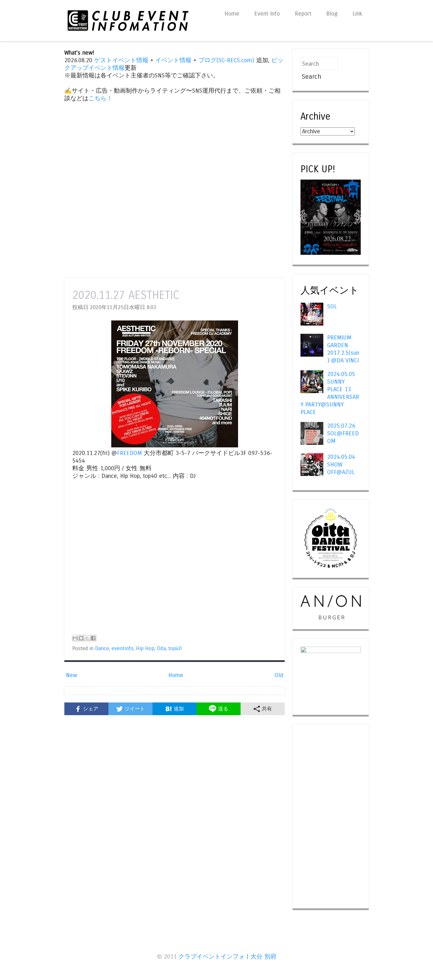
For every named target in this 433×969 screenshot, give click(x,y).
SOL (332, 306)
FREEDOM (129, 453)
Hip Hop (145, 648)
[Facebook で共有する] (93, 638)
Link (357, 13)
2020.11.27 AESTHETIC (125, 295)
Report (303, 13)
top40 (175, 648)
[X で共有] (87, 638)
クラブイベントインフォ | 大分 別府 (227, 956)
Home (231, 13)
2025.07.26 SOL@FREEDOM (343, 433)
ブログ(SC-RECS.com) (226, 60)
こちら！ (100, 98)
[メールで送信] (75, 638)
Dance (102, 648)
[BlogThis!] (81, 638)
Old (279, 675)
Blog (332, 13)
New (71, 675)
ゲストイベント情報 (121, 60)
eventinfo (122, 648)
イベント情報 (173, 60)
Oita (161, 648)
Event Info (267, 13)
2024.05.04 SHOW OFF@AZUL (341, 464)
